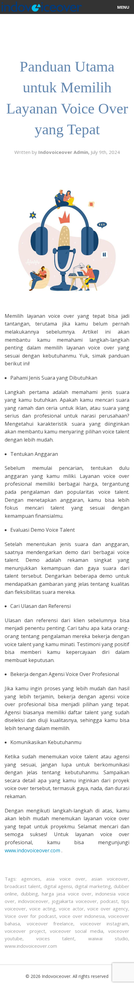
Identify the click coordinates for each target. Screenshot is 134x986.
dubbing (29, 894)
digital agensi (58, 886)
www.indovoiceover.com (31, 946)
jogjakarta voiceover (74, 901)
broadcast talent (23, 886)
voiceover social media (76, 931)
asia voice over (65, 879)
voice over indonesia (82, 916)
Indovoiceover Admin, (64, 152)
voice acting (42, 908)
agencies (30, 879)
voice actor (71, 908)
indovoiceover (33, 901)
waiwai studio (108, 938)
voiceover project (25, 931)
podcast (109, 901)
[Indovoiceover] (41, 5)
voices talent (55, 938)
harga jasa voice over (66, 894)
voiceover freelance (50, 923)
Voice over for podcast (30, 916)
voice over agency (107, 908)
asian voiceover (109, 879)
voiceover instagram (104, 923)
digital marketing (93, 886)
